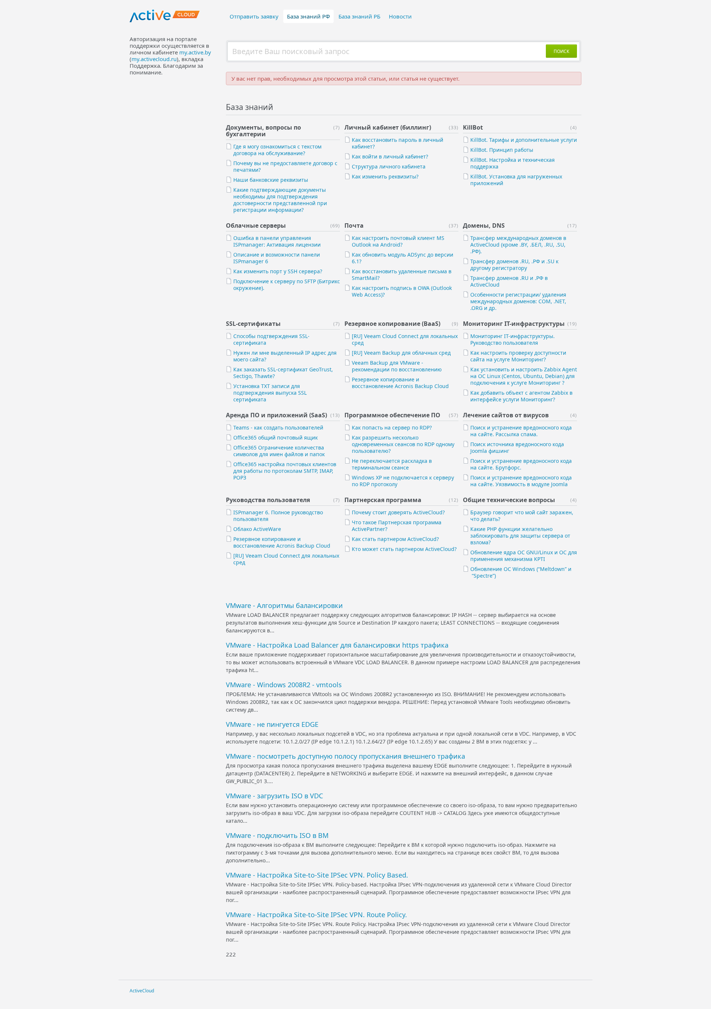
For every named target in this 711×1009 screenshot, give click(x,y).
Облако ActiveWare (257, 528)
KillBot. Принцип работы (501, 149)
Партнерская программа (382, 500)
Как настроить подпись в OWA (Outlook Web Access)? (402, 291)
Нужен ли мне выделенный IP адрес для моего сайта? (285, 356)
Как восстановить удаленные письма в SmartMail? (401, 274)
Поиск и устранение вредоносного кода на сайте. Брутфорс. (521, 464)
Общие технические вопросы (509, 500)
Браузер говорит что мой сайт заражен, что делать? (521, 515)
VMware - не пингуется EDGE (272, 724)
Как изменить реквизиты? (385, 176)
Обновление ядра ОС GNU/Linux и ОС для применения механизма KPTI (523, 555)
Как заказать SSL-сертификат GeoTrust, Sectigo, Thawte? (283, 373)
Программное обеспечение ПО (392, 415)
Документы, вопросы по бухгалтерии (263, 130)
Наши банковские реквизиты (270, 179)
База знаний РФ (308, 16)
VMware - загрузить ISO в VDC (274, 795)
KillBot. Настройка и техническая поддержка (512, 163)
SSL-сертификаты (253, 324)
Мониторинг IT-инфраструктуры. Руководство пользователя (512, 339)
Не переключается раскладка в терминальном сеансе (392, 464)
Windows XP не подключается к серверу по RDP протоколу (403, 481)
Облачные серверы (256, 225)
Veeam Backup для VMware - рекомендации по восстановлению (397, 366)
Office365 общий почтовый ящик (275, 437)
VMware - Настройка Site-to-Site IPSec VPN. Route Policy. (316, 914)
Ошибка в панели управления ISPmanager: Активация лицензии (277, 241)
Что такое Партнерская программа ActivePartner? (396, 525)
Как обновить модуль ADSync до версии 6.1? (402, 258)
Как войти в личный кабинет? (390, 156)
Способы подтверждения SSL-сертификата (271, 339)
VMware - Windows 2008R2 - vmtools (284, 684)
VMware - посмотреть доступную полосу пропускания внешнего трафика (345, 756)
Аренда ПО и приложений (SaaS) (276, 415)
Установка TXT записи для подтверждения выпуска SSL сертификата (270, 392)
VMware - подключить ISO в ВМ (277, 835)
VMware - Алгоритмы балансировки (284, 605)
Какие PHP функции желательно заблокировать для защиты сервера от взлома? (520, 535)
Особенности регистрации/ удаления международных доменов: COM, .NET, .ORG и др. (518, 301)
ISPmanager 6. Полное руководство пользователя (278, 515)
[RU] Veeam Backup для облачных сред (401, 352)
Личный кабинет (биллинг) (387, 127)
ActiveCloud (142, 991)
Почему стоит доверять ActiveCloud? (398, 512)
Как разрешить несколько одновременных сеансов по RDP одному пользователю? (403, 444)
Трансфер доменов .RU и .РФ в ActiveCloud (509, 281)
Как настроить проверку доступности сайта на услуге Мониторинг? (518, 356)
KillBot (473, 127)
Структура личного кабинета (388, 166)
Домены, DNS (484, 225)
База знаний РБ (359, 16)
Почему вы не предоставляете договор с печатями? (285, 166)
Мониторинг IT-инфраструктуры (514, 324)
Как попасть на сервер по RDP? (392, 427)
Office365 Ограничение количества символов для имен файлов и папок (279, 451)
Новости (400, 16)
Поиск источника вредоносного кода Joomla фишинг (517, 447)
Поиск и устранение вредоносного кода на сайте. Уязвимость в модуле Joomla (521, 481)
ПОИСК (561, 51)
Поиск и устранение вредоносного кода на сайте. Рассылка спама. (521, 431)
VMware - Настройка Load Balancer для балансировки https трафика (337, 645)
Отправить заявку (254, 16)
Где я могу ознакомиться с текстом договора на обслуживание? (277, 150)
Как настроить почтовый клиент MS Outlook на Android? (398, 241)
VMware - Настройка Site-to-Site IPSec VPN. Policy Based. (317, 875)
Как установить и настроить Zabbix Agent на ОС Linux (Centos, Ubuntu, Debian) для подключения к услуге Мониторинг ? (523, 376)
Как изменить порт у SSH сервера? (277, 271)
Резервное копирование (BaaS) (392, 324)
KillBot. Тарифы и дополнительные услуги (523, 139)
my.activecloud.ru (154, 59)
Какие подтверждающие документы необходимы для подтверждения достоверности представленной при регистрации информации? (280, 199)
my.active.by (195, 52)
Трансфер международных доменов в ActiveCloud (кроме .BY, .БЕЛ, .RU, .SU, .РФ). (518, 244)
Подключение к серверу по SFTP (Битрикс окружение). (286, 284)
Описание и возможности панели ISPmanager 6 (276, 258)
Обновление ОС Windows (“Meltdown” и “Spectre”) (520, 572)
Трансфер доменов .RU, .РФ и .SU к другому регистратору (514, 264)
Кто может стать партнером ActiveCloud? (404, 548)
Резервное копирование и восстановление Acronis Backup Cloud (400, 383)
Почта (354, 225)
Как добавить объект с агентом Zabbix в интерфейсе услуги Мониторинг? (521, 396)
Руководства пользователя (268, 500)
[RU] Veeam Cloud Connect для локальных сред (405, 339)
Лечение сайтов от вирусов (506, 415)
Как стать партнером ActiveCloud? (395, 538)
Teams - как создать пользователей (278, 427)
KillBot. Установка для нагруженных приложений (516, 180)
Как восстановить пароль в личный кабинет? (397, 143)
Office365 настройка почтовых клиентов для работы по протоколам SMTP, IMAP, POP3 (284, 471)
